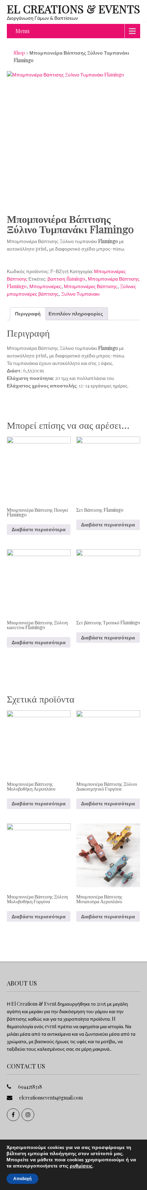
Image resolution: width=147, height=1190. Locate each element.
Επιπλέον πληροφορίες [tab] (76, 313)
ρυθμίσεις (81, 1166)
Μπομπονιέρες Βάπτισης (90, 286)
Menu (22, 30)
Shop (19, 52)
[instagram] (28, 1114)
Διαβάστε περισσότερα (39, 529)
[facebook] (13, 1114)
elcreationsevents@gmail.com (51, 1097)
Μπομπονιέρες (45, 286)
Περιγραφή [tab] (28, 313)
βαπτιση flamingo (66, 278)
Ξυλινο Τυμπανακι (80, 294)
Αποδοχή (22, 1178)
